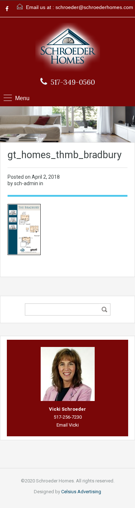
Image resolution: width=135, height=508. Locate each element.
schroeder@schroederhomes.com (94, 7)
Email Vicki (68, 425)
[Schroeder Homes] (67, 48)
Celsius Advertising (81, 491)
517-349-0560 (73, 82)
